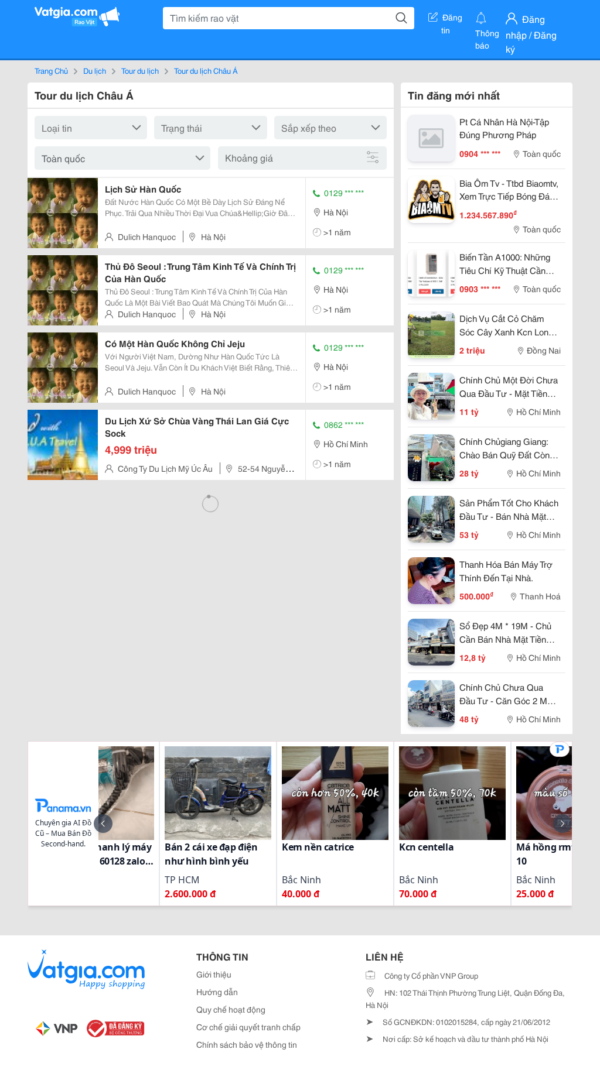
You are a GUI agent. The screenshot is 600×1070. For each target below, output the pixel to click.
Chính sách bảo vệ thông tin (246, 1044)
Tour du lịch (140, 70)
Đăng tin (452, 19)
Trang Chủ (51, 70)
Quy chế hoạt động (230, 1009)
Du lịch (94, 70)
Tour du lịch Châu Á (206, 70)
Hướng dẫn (217, 991)
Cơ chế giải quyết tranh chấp (248, 1027)
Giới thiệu (213, 974)
